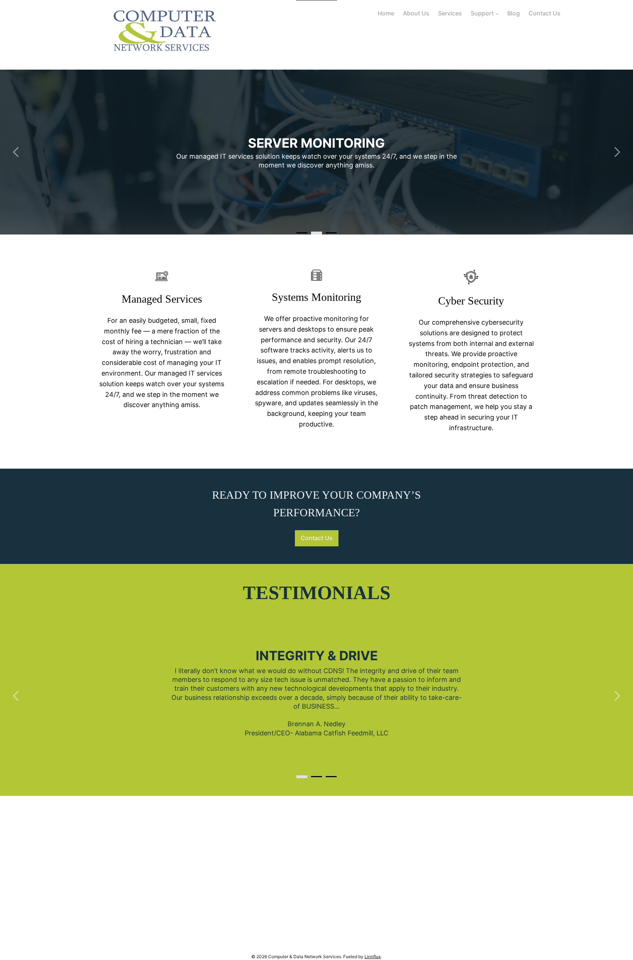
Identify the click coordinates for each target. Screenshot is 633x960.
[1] (316, 233)
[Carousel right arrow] (616, 152)
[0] (301, 232)
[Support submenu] (497, 13)
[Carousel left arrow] (16, 152)
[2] (331, 232)
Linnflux (372, 956)
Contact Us (317, 538)
